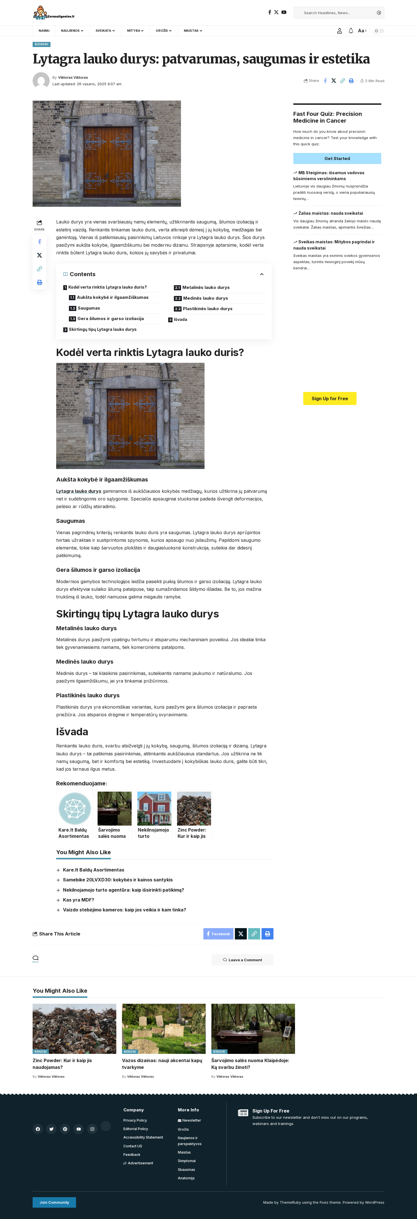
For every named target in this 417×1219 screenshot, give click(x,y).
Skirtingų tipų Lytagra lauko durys (103, 329)
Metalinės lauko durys (206, 287)
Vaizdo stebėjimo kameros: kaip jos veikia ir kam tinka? (124, 910)
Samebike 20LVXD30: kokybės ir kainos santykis (118, 880)
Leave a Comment (245, 960)
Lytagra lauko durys (78, 491)
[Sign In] (339, 31)
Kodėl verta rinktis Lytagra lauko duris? (107, 287)
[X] (276, 12)
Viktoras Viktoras (73, 77)
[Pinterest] (65, 1129)
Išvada (180, 319)
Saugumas (89, 308)
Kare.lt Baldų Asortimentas (93, 870)
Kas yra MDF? (78, 900)
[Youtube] (78, 1129)
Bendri (41, 44)
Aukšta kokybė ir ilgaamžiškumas (113, 297)
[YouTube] (284, 12)
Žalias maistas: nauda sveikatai (330, 213)
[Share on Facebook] (325, 80)
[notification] (351, 31)
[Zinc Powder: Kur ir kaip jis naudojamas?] (74, 1029)
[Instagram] (92, 1129)
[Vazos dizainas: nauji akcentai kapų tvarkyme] (164, 1029)
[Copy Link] (343, 80)
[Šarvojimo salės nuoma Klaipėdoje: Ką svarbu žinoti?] (253, 1029)
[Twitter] (51, 1129)
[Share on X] (334, 80)
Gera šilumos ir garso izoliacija (110, 318)
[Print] (351, 80)
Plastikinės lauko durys (208, 308)
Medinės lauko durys (205, 298)
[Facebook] (270, 12)
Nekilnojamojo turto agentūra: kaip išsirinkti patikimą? (123, 890)
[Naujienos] (55, 12)
